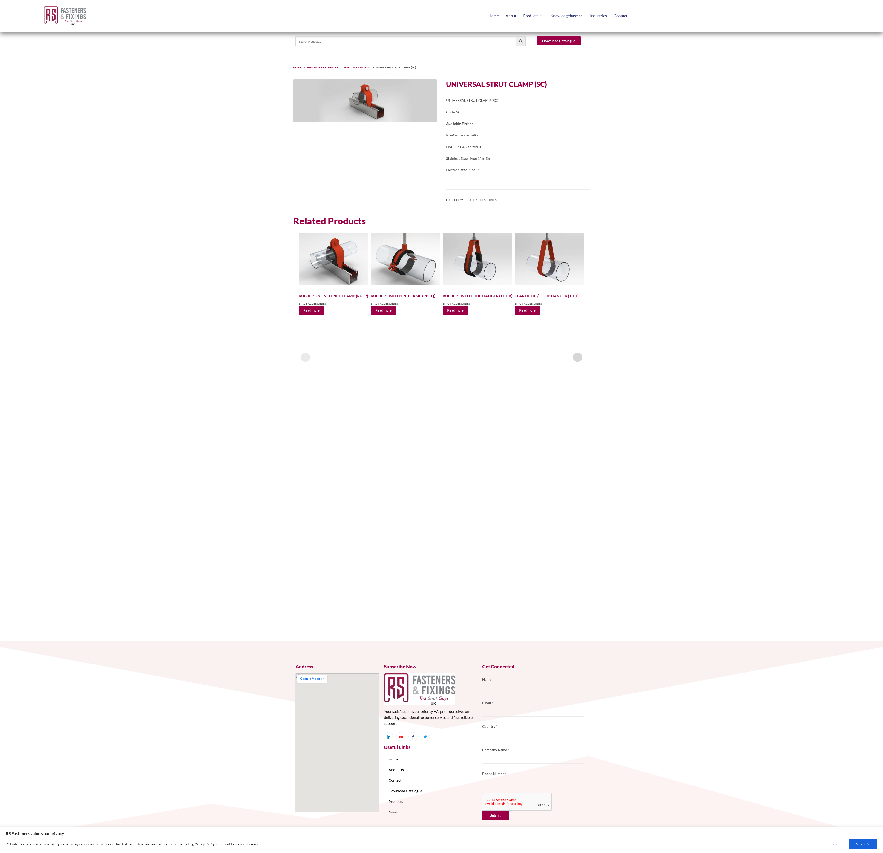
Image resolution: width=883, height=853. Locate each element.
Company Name (495, 750)
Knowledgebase (564, 15)
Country (489, 726)
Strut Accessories (481, 200)
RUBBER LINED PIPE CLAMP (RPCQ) (403, 295)
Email (487, 703)
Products (530, 15)
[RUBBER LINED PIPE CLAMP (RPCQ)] (405, 259)
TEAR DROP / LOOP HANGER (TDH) (547, 295)
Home (493, 15)
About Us (396, 769)
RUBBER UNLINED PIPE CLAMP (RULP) (333, 295)
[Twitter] (425, 736)
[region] (441, 840)
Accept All (863, 844)
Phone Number (494, 774)
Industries (598, 15)
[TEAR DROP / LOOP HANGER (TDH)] (549, 259)
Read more (311, 310)
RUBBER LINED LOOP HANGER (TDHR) (477, 295)
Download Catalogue (405, 791)
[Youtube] (400, 736)
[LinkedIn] (388, 736)
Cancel (835, 844)
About (511, 15)
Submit (495, 815)
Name (487, 679)
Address (304, 666)
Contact (620, 15)
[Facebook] (413, 736)
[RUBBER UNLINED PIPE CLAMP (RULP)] (333, 259)
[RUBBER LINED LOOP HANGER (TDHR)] (477, 259)
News (393, 812)
